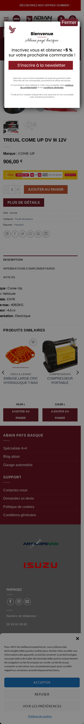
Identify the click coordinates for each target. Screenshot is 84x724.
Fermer (69, 22)
